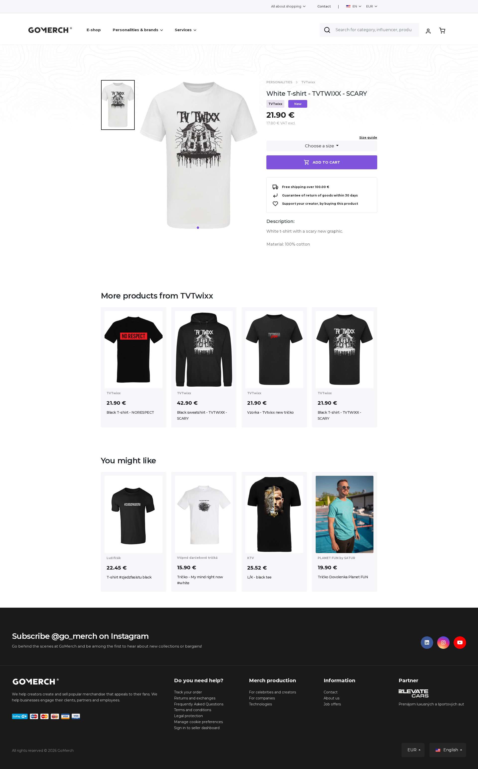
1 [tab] (198, 227)
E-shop (94, 29)
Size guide (368, 137)
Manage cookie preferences (198, 722)
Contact (324, 6)
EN (355, 6)
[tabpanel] (198, 157)
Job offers (332, 704)
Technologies (260, 704)
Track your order (188, 692)
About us (331, 698)
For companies (262, 698)
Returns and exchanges (194, 698)
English (450, 750)
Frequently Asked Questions (198, 704)
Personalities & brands (135, 29)
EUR (370, 6)
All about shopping (286, 6)
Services (183, 29)
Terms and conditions (192, 710)
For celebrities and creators (272, 692)
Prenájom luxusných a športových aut (431, 704)
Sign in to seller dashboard (197, 728)
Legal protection (188, 716)
